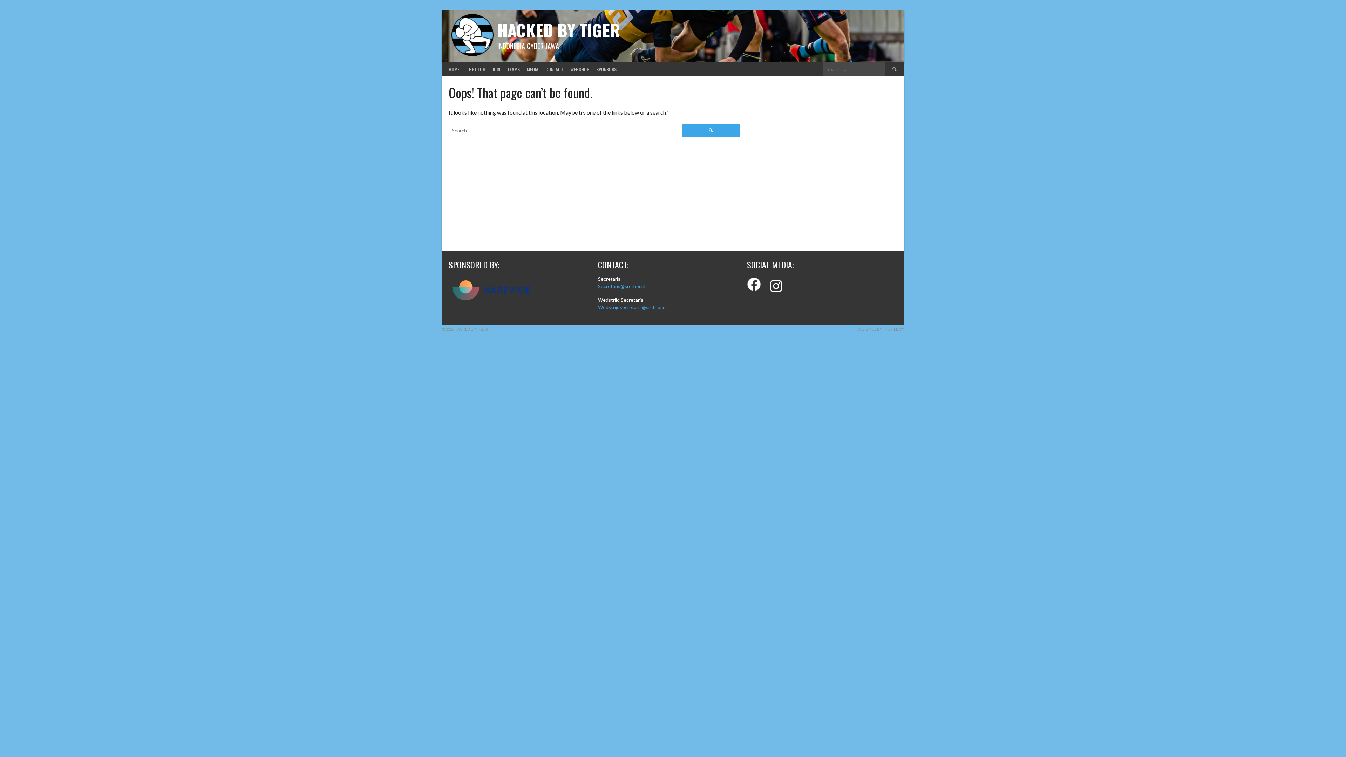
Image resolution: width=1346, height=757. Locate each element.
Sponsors (606, 69)
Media (532, 69)
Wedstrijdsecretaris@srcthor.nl (632, 307)
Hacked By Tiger (558, 30)
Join (496, 69)
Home (454, 69)
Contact (554, 69)
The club (476, 69)
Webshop (579, 69)
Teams (513, 69)
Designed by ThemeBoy (880, 329)
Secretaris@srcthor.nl (621, 286)
